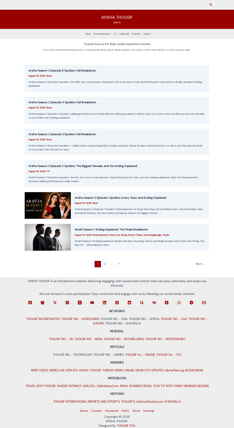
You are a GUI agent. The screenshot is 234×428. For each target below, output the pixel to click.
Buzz (88, 33)
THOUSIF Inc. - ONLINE (140, 355)
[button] (211, 5)
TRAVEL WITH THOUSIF (40, 386)
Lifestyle (124, 33)
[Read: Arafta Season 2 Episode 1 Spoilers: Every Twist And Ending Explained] (48, 205)
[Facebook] (30, 302)
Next (200, 264)
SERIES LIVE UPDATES (63, 370)
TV (115, 33)
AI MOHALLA (172, 402)
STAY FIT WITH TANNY (168, 386)
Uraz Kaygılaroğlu (153, 234)
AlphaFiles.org (174, 370)
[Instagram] (67, 302)
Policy (125, 411)
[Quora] (142, 302)
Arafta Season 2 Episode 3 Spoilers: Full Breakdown (62, 134)
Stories (136, 33)
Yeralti (166, 234)
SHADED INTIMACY (69, 386)
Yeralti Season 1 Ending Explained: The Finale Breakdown (111, 229)
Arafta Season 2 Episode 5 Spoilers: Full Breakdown (62, 70)
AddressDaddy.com (149, 402)
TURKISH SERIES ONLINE (118, 370)
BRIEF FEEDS (39, 370)
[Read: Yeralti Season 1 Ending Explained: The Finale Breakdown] (48, 237)
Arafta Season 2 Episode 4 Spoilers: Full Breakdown (62, 102)
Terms (136, 411)
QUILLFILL (89, 386)
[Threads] (80, 302)
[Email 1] (204, 302)
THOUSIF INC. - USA (174, 319)
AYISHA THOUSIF (117, 17)
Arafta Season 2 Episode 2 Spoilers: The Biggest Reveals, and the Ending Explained (82, 166)
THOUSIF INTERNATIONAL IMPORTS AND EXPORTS (86, 402)
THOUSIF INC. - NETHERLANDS (123, 339)
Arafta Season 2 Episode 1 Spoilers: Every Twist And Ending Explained (120, 198)
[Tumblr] (166, 302)
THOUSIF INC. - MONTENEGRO (165, 339)
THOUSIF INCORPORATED (43, 319)
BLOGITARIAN (194, 370)
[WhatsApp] (179, 302)
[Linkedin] (104, 302)
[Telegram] (191, 302)
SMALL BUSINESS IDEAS (135, 386)
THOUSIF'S (128, 402)
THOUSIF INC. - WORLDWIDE (80, 319)
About (84, 411)
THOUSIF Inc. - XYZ (168, 355)
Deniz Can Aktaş (118, 234)
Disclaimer (112, 411)
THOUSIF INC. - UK (61, 339)
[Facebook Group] (42, 302)
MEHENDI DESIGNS (196, 386)
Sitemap (148, 411)
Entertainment (102, 33)
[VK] (154, 302)
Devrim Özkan (135, 234)
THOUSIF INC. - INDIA (88, 339)
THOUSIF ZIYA (126, 426)
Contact (96, 411)
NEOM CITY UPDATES (149, 370)
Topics (147, 33)
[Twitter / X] (55, 302)
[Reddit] (129, 302)
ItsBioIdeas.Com (108, 386)
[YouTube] (92, 302)
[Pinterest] (117, 302)
